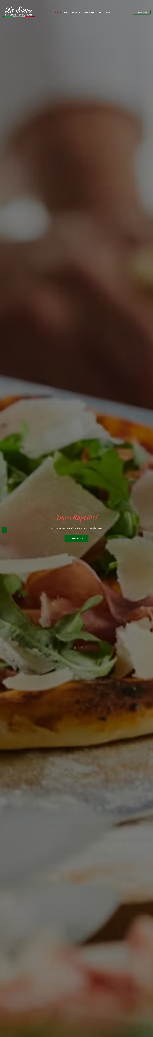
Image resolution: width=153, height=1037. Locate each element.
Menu (66, 12)
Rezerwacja (88, 12)
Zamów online (141, 12)
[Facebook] (4, 530)
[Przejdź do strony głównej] (18, 12)
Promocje (76, 12)
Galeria (100, 12)
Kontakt (109, 12)
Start (57, 12)
